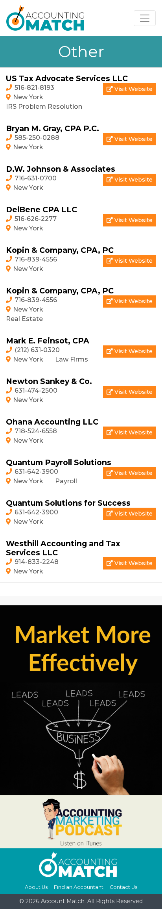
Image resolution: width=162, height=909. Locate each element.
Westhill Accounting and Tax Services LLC (63, 548)
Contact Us (123, 887)
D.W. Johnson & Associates (60, 169)
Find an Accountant (78, 887)
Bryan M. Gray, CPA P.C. (52, 128)
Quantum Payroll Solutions (58, 462)
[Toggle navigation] (145, 18)
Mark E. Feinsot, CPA (47, 340)
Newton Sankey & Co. (49, 381)
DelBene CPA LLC (41, 209)
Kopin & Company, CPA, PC (60, 250)
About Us (36, 887)
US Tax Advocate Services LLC (67, 78)
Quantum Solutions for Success (68, 503)
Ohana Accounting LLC (52, 422)
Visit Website (133, 89)
